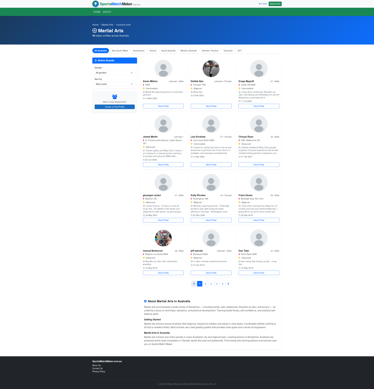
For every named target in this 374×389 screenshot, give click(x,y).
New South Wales (120, 50)
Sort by (98, 79)
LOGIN (264, 3)
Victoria (152, 50)
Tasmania (228, 50)
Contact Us (97, 368)
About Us (96, 365)
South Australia (168, 50)
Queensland (138, 50)
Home (97, 11)
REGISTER (275, 3)
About (107, 11)
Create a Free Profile (114, 106)
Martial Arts (107, 24)
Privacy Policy (98, 371)
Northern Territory (210, 50)
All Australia (101, 50)
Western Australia (188, 50)
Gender (98, 67)
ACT (240, 50)
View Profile (163, 106)
